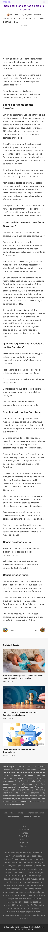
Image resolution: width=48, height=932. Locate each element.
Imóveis (24, 839)
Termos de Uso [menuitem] (13, 816)
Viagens (24, 843)
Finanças (37, 15)
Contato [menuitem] (19, 813)
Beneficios (24, 836)
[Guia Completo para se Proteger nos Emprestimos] (24, 734)
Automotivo (23, 829)
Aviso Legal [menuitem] (26, 816)
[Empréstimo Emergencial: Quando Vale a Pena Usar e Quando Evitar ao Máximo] (24, 660)
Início (23, 826)
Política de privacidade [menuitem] (35, 813)
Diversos (24, 846)
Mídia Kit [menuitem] (36, 816)
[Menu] (44, 2)
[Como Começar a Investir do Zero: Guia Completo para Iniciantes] (24, 697)
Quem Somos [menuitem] (9, 813)
